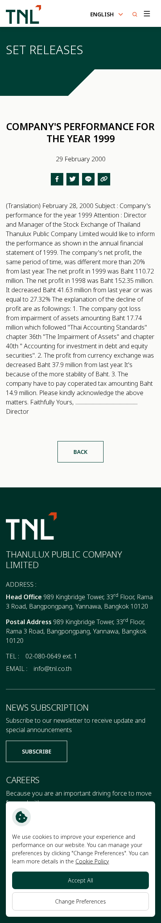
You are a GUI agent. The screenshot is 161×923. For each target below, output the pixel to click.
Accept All (80, 880)
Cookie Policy (92, 861)
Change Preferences (80, 901)
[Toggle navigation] (146, 13)
